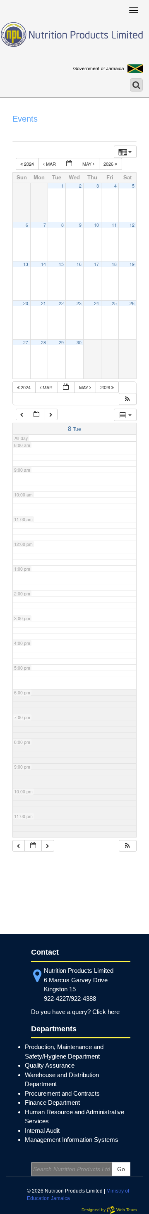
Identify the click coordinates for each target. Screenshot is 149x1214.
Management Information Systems (71, 1139)
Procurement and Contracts (62, 1093)
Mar (51, 163)
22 (61, 303)
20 (25, 303)
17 (96, 264)
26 (132, 303)
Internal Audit (42, 1130)
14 (43, 264)
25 (114, 303)
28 (43, 342)
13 (25, 264)
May (87, 163)
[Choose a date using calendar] (69, 164)
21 (43, 303)
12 (132, 225)
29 (61, 342)
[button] (127, 399)
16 (79, 264)
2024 (29, 163)
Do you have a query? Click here (75, 1011)
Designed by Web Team (109, 1209)
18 (114, 264)
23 (79, 303)
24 (96, 303)
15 (61, 264)
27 (25, 342)
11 (114, 225)
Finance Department (52, 1102)
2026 (109, 163)
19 (132, 264)
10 (96, 225)
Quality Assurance (49, 1065)
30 (79, 342)
